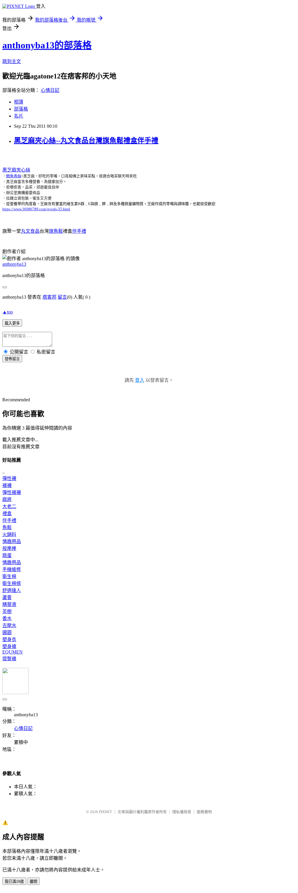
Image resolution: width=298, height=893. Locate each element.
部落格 (21, 108)
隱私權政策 (181, 812)
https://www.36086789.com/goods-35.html (36, 209)
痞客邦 (49, 297)
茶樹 (7, 611)
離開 (33, 881)
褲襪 (7, 485)
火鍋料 (9, 534)
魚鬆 (7, 527)
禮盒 (7, 513)
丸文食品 (30, 231)
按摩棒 (9, 548)
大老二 (9, 506)
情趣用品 (11, 541)
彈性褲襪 (11, 492)
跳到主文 (11, 61)
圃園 (7, 632)
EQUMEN (12, 651)
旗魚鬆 (56, 231)
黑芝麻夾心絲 (16, 169)
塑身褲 (9, 646)
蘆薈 (7, 597)
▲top (7, 311)
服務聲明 (204, 812)
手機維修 (11, 569)
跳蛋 (7, 555)
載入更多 (12, 323)
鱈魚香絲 (13, 176)
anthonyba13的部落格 (47, 45)
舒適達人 (11, 590)
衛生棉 (9, 576)
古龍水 (9, 625)
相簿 (18, 101)
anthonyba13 (14, 264)
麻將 (7, 499)
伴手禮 (79, 231)
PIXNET (105, 812)
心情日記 (50, 90)
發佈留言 (12, 359)
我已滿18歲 (14, 881)
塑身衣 (9, 639)
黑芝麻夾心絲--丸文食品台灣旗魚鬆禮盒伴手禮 (86, 140)
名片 (18, 115)
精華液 (9, 604)
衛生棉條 (11, 583)
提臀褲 (9, 658)
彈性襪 (9, 478)
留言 (62, 297)
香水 (7, 618)
